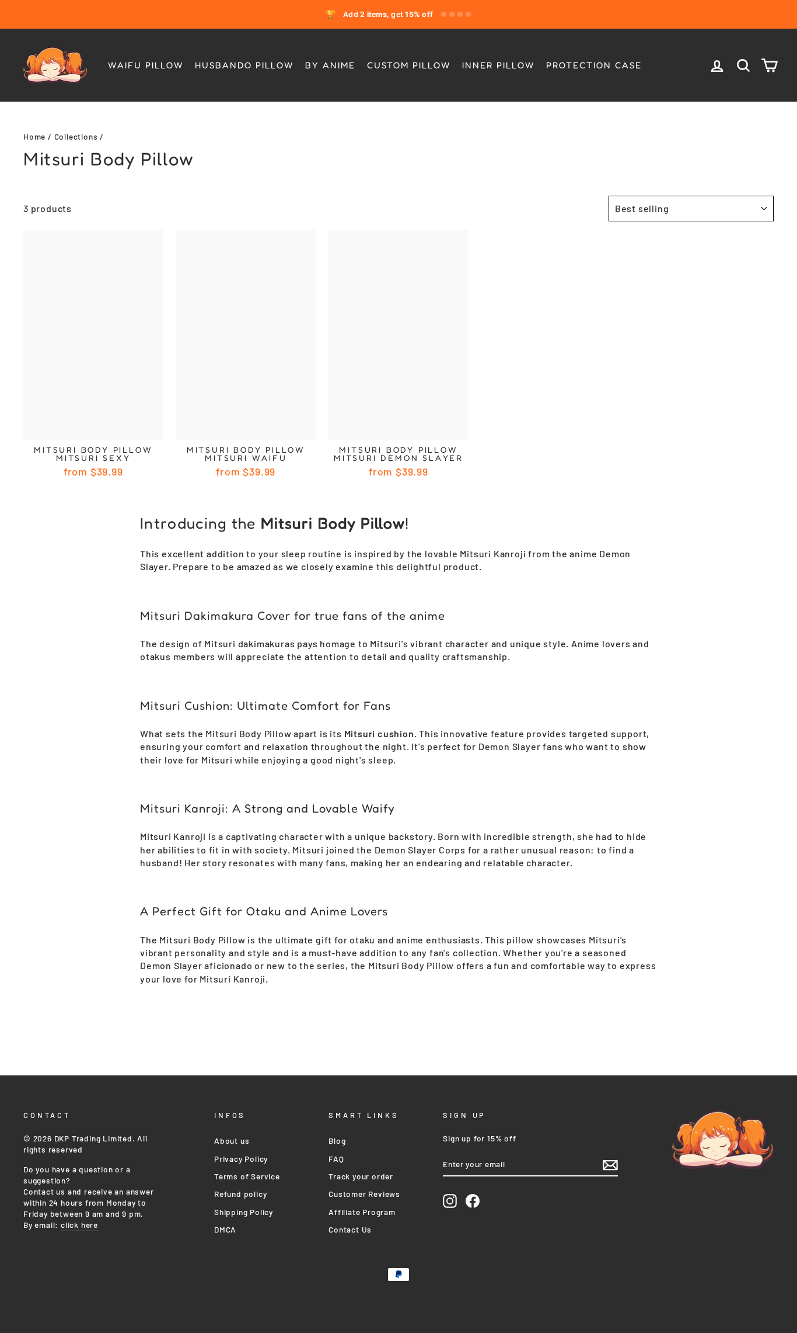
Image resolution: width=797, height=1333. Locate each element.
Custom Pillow (408, 65)
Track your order (360, 1176)
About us (231, 1140)
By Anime (330, 65)
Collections (76, 136)
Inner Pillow (498, 65)
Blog (336, 1140)
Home (34, 136)
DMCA (225, 1229)
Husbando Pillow (244, 65)
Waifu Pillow (145, 65)
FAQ (336, 1159)
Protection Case (594, 65)
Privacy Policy (241, 1159)
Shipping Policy (243, 1212)
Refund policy (240, 1194)
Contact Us (350, 1229)
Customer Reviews (364, 1194)
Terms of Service (247, 1176)
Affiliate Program (362, 1212)
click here (79, 1225)
